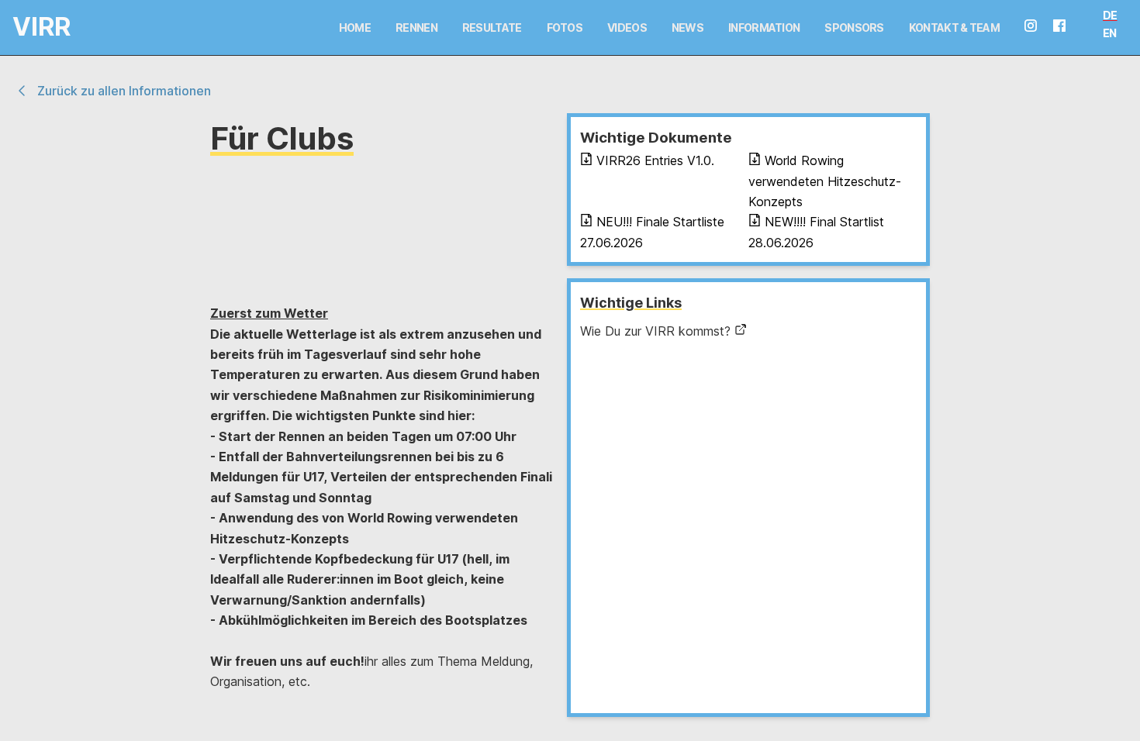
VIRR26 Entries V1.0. (655, 160)
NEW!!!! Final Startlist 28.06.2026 (816, 232)
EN (1110, 33)
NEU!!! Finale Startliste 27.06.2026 (652, 232)
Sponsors (853, 27)
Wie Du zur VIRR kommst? (655, 331)
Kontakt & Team (954, 27)
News (687, 27)
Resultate (492, 27)
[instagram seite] (1036, 27)
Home (355, 27)
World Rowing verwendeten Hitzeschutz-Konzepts (824, 181)
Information (764, 27)
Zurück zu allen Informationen (124, 90)
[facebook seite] (1065, 27)
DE (1110, 15)
